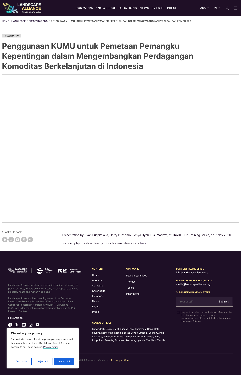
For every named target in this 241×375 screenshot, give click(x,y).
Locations (97, 296)
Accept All (64, 361)
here (143, 243)
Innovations (133, 293)
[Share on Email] (30, 239)
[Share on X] (11, 239)
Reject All (43, 361)
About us (97, 280)
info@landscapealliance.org (192, 272)
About (204, 8)
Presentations (38, 21)
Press (95, 311)
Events (96, 306)
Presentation (11, 35)
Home (95, 275)
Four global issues (136, 275)
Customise (21, 361)
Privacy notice (50, 347)
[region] (43, 348)
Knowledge (18, 21)
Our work (97, 285)
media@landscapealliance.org (193, 284)
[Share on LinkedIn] (17, 239)
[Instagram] (24, 239)
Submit (223, 301)
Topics (130, 287)
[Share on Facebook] (5, 239)
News (95, 301)
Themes (131, 281)
